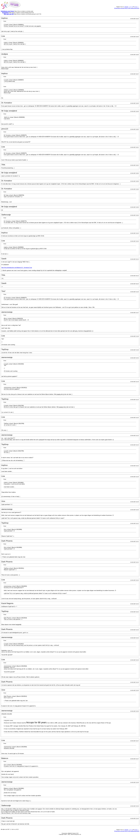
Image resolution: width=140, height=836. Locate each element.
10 (135, 6)
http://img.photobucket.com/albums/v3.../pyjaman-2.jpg (16, 267)
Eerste (126, 6)
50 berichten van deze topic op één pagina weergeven (126, 8)
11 (136, 6)
